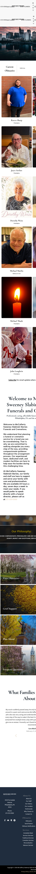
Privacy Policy (25, 872)
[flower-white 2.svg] (14, 821)
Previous (15, 736)
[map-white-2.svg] (11, 821)
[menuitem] (28, 799)
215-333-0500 (11, 499)
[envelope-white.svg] (8, 821)
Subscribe (12, 380)
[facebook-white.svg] (5, 821)
